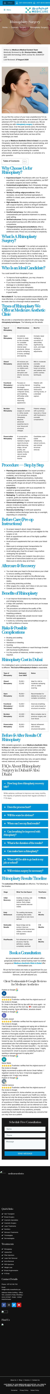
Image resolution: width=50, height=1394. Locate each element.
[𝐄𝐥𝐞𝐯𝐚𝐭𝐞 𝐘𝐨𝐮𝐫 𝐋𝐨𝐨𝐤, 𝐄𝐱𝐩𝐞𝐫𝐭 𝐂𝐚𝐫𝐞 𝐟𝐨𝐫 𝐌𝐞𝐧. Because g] (42, 1194)
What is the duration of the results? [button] (25, 843)
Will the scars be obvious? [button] (20, 815)
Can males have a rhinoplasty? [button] (22, 851)
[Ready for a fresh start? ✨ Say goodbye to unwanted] (25, 1194)
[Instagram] (9, 1305)
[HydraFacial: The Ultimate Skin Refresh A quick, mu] (42, 1183)
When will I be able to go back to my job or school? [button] (23, 861)
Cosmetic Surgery (18, 27)
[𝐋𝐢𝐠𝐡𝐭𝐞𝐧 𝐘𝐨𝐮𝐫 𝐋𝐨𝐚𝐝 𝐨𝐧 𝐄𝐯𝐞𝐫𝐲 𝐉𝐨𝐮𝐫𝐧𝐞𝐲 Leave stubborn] (8, 1194)
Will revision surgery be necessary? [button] (25, 870)
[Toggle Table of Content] (23, 162)
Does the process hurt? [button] (19, 807)
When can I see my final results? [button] (23, 823)
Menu (9, 10)
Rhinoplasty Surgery (39, 27)
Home (5, 27)
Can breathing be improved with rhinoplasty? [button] (22, 833)
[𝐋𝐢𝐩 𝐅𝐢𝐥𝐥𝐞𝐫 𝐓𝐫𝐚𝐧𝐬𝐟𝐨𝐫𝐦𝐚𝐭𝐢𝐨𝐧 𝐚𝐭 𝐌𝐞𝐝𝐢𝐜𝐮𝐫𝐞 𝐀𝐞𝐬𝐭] (8, 1183)
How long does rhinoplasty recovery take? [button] (24, 785)
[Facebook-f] (4, 1305)
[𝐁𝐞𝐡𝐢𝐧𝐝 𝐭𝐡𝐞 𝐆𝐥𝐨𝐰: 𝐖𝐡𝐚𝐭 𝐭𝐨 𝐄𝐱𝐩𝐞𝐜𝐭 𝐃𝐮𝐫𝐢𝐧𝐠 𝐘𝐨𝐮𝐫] (25, 1183)
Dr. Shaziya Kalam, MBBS (32, 52)
